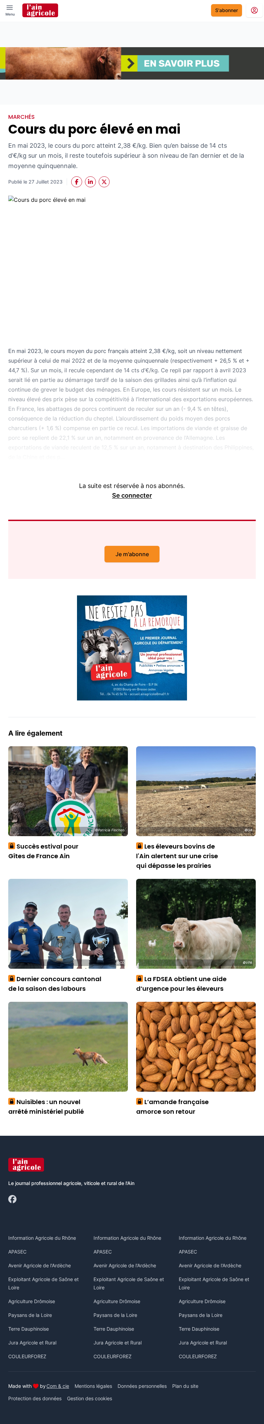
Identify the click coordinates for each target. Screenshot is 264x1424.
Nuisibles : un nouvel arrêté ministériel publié (46, 1107)
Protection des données (35, 1398)
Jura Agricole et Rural (32, 1342)
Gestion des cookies (89, 1398)
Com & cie (57, 1386)
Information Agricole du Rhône (42, 1238)
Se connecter (132, 495)
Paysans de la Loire (30, 1315)
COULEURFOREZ (27, 1356)
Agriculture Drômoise (31, 1301)
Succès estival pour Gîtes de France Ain (43, 851)
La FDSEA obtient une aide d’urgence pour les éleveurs (181, 984)
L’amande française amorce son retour (172, 1107)
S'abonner (226, 10)
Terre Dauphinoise (28, 1329)
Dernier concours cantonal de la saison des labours (54, 984)
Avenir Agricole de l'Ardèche (39, 1265)
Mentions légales (93, 1386)
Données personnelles (142, 1386)
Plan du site (185, 1386)
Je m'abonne (132, 554)
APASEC (17, 1252)
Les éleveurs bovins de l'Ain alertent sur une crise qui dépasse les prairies (177, 856)
